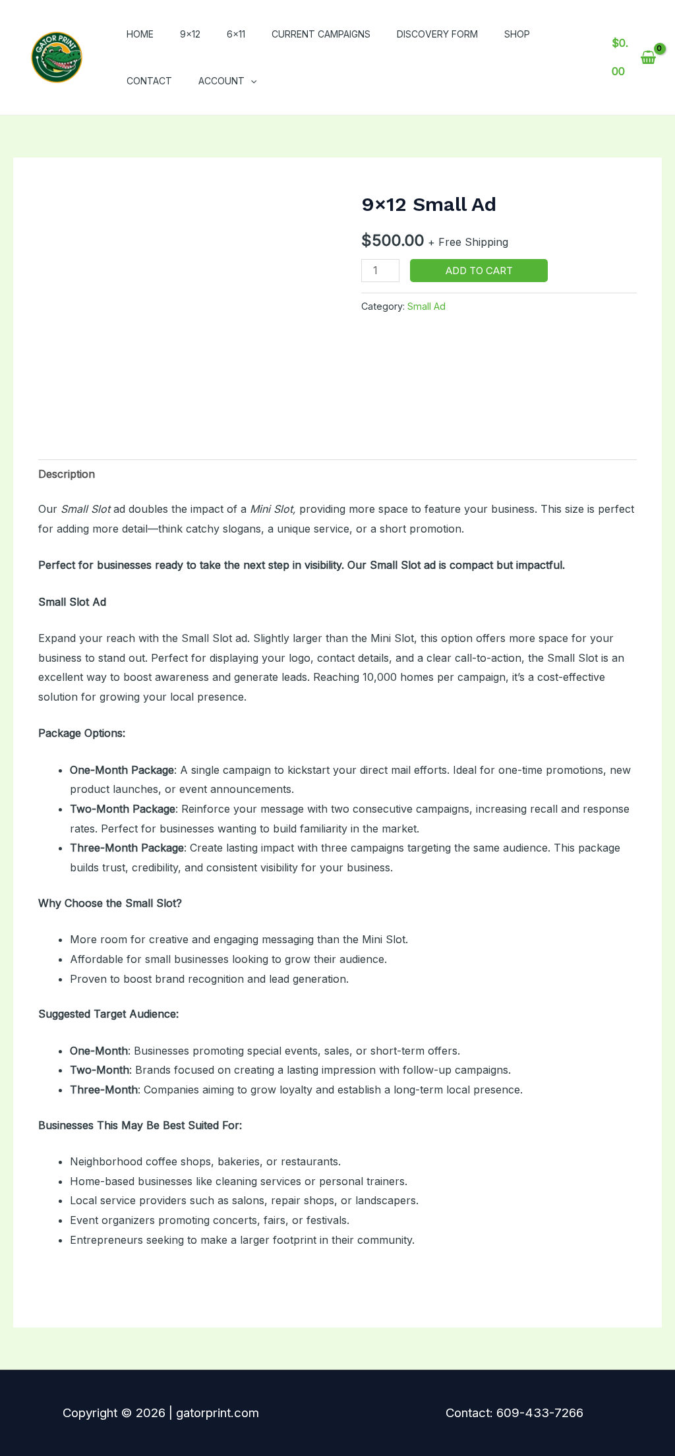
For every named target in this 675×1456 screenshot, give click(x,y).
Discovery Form (437, 34)
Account (221, 80)
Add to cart (479, 270)
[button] (250, 80)
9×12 (190, 34)
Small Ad (426, 306)
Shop (517, 34)
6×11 (236, 34)
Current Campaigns (321, 34)
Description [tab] (66, 473)
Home (140, 34)
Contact (149, 80)
